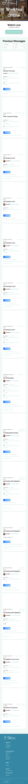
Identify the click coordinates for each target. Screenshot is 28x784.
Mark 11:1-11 (10, 120)
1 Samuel (11, 630)
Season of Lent (21, 154)
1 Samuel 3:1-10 (11, 619)
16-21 (5, 394)
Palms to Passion (11, 135)
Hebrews (5, 174)
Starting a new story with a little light (12, 726)
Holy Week (5, 93)
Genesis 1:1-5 (11, 665)
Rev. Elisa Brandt (14, 204)
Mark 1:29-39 (7, 492)
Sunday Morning (7, 178)
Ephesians (5, 218)
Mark (4, 135)
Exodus (11, 91)
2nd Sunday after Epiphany (11, 612)
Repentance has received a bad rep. (11, 589)
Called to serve (20, 91)
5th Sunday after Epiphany (11, 481)
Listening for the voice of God (10, 682)
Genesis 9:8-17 (11, 336)
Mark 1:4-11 (11, 670)
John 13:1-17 (10, 76)
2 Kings (11, 454)
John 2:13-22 (11, 249)
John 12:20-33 (11, 164)
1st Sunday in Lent (9, 330)
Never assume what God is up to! (11, 304)
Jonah (10, 587)
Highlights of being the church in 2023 (12, 546)
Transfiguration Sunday (10, 433)
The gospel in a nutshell (8, 220)
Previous (3, 731)
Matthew (15, 404)
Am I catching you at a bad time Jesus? (12, 176)
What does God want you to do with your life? (14, 632)
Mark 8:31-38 (11, 292)
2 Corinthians (6, 404)
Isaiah (11, 404)
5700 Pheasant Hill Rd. (9, 772)
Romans (12, 303)
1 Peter (5, 351)
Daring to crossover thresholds (10, 456)
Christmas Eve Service (10, 707)
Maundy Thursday (9, 71)
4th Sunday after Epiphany (11, 531)
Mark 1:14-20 (11, 577)
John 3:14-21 (11, 207)
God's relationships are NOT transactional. (13, 261)
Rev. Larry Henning (15, 160)
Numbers (13, 218)
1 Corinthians (6, 91)
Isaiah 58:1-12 (11, 384)
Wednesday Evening (8, 410)
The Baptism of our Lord (11, 659)
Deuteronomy (12, 544)
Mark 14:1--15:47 (7, 125)
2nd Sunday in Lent (9, 286)
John (14, 91)
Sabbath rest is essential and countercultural (13, 504)
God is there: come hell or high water (12, 353)
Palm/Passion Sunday (20, 113)
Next (9, 731)
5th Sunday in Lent (9, 158)
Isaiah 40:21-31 (11, 487)
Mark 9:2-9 (6, 444)
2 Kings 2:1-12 (11, 439)
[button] (24, 3)
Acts (4, 680)
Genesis (5, 303)
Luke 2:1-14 (10, 714)
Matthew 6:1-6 (7, 389)
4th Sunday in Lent (9, 201)
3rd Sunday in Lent (9, 243)
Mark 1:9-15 (6, 341)
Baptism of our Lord (20, 656)
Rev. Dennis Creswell (13, 73)
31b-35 (5, 81)
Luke (7, 724)
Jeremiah (10, 174)
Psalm (20, 544)
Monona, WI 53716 (9, 773)
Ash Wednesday (8, 378)
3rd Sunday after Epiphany (11, 571)
